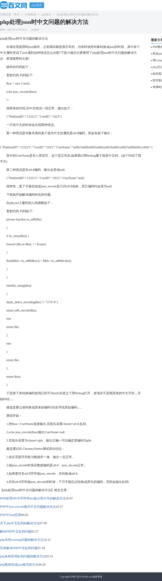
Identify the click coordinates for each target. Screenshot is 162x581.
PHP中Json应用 (10, 515)
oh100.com (87, 576)
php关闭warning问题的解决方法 (21, 539)
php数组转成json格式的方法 (19, 564)
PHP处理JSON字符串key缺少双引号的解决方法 (33, 498)
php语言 (36, 5)
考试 (16, 14)
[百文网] (14, 5)
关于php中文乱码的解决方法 (20, 523)
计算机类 (30, 14)
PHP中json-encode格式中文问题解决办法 (28, 506)
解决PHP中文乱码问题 (15, 531)
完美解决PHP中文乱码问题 (19, 548)
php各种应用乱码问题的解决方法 (23, 556)
